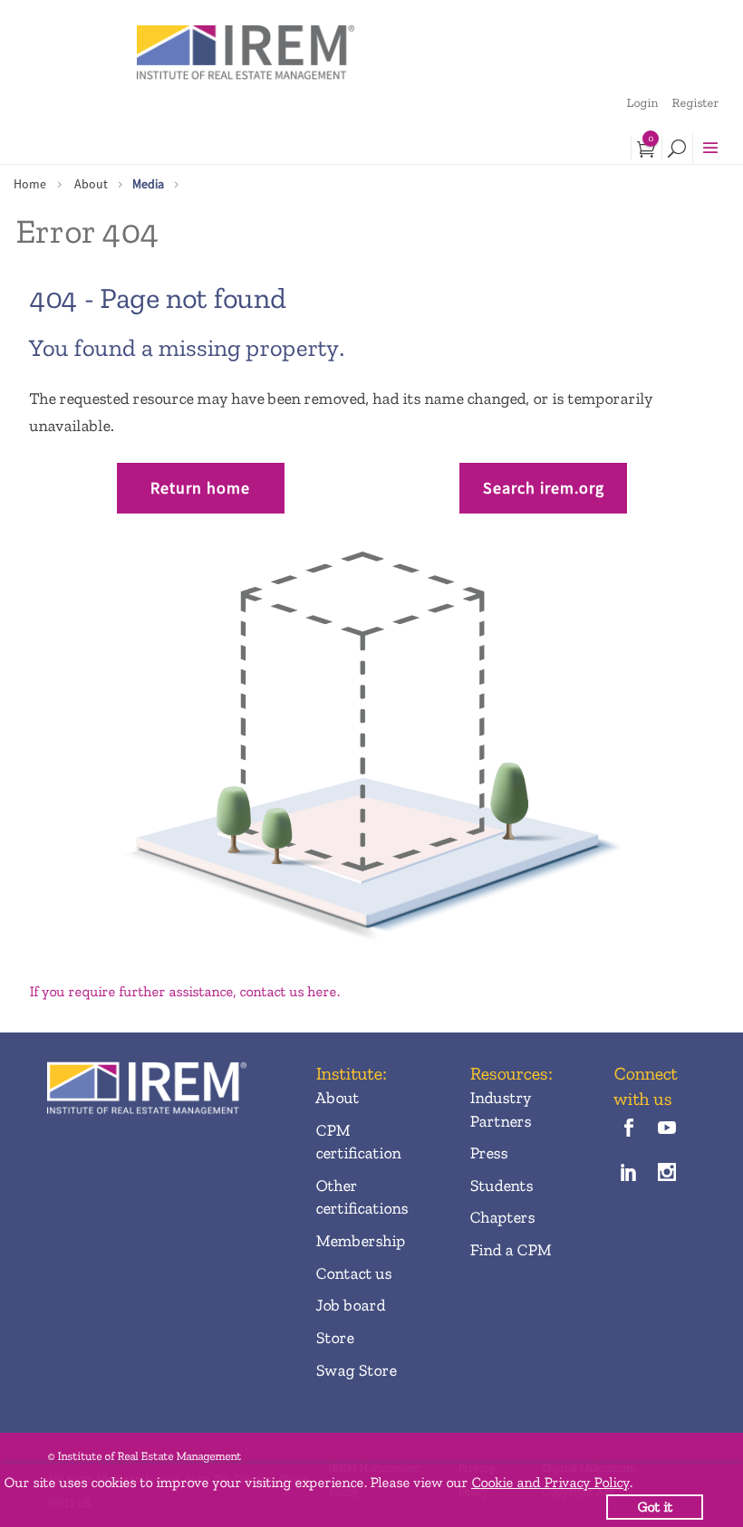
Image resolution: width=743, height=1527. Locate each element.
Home (30, 184)
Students (501, 1186)
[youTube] (666, 1130)
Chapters (502, 1217)
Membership (360, 1241)
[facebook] (628, 1130)
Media (148, 184)
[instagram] (666, 1174)
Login (642, 102)
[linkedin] (628, 1174)
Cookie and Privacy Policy (550, 1482)
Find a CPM (510, 1250)
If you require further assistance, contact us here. (184, 991)
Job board (350, 1305)
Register (695, 102)
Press (488, 1153)
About (91, 184)
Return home (200, 487)
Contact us (353, 1273)
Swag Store (355, 1370)
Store (334, 1338)
